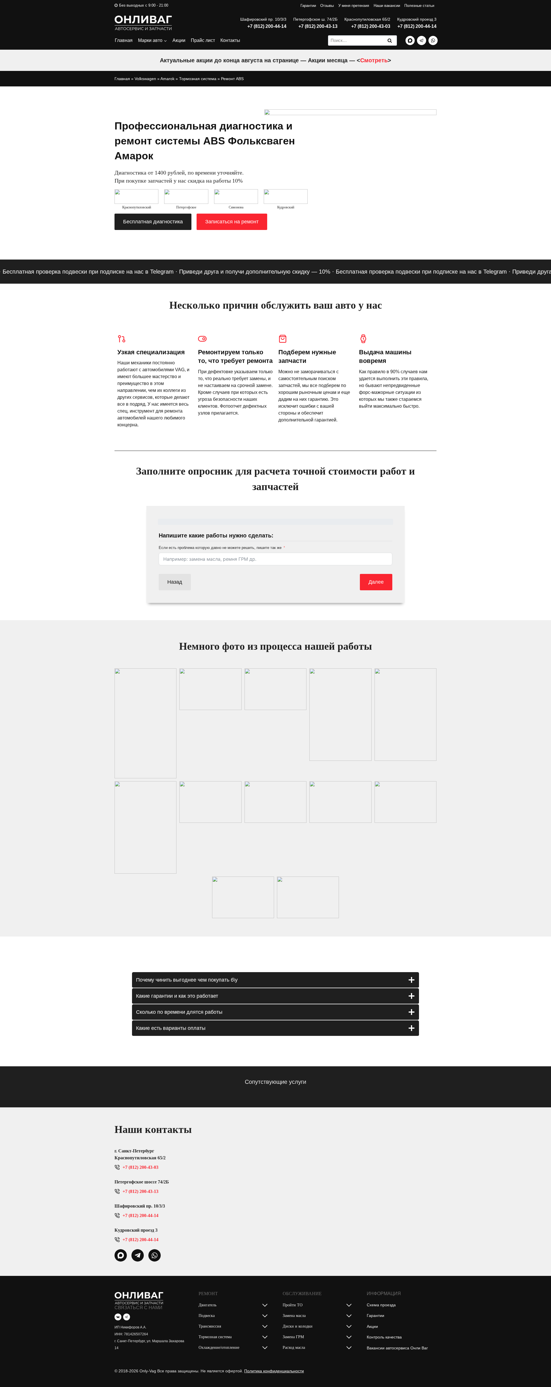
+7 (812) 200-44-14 (266, 26)
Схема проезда (381, 1305)
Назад (174, 582)
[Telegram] (421, 40)
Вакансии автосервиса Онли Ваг (397, 1348)
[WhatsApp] (433, 40)
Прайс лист (203, 40)
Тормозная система (197, 78)
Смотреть (374, 60)
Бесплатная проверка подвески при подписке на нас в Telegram (402, 271)
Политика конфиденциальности (274, 1371)
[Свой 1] (410, 40)
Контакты (230, 40)
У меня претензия (353, 5)
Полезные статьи (419, 5)
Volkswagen (145, 78)
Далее (376, 582)
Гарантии (308, 5)
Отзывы (327, 5)
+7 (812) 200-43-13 (317, 26)
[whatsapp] (121, 1255)
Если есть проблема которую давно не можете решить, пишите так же (220, 547)
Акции (178, 40)
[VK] (118, 1317)
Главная (124, 40)
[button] (145, 723)
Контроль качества (384, 1337)
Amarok (167, 78)
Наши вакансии (387, 5)
